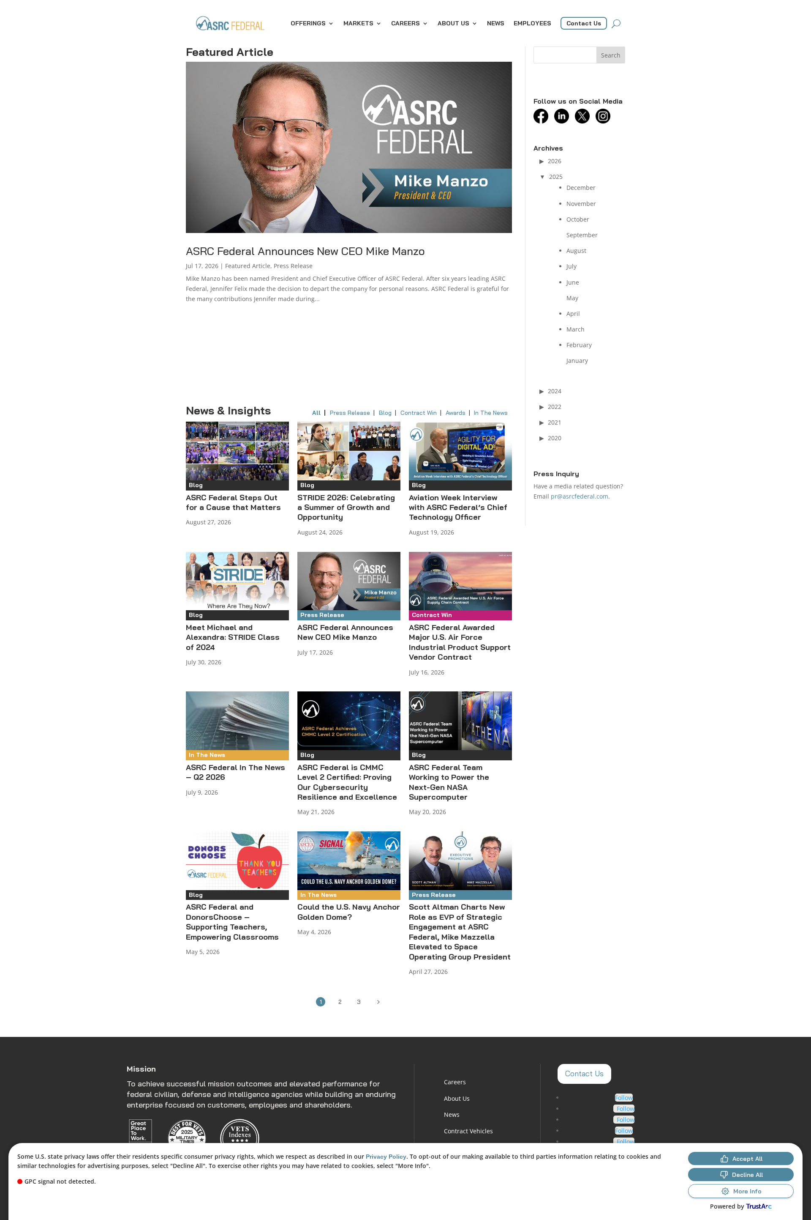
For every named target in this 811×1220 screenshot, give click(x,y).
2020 (554, 438)
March (575, 329)
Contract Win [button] (418, 413)
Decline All (747, 1175)
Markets (358, 23)
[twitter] (584, 121)
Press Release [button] (350, 413)
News (495, 23)
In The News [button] (491, 413)
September (582, 235)
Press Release (293, 266)
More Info (747, 1191)
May (572, 298)
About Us (453, 23)
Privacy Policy (386, 1156)
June (572, 282)
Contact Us (583, 23)
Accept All (747, 1158)
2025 (556, 177)
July (571, 266)
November (581, 204)
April (573, 314)
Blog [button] (385, 413)
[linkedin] (563, 121)
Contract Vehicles (468, 1131)
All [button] (316, 413)
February (579, 345)
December (581, 188)
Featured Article (247, 266)
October (577, 219)
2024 (554, 391)
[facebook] (542, 121)
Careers (405, 23)
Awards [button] (455, 413)
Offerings (308, 23)
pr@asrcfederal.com (579, 496)
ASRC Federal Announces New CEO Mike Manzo (305, 251)
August (576, 251)
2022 (554, 407)
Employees (532, 23)
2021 (554, 422)
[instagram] (605, 121)
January (577, 360)
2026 (554, 161)
